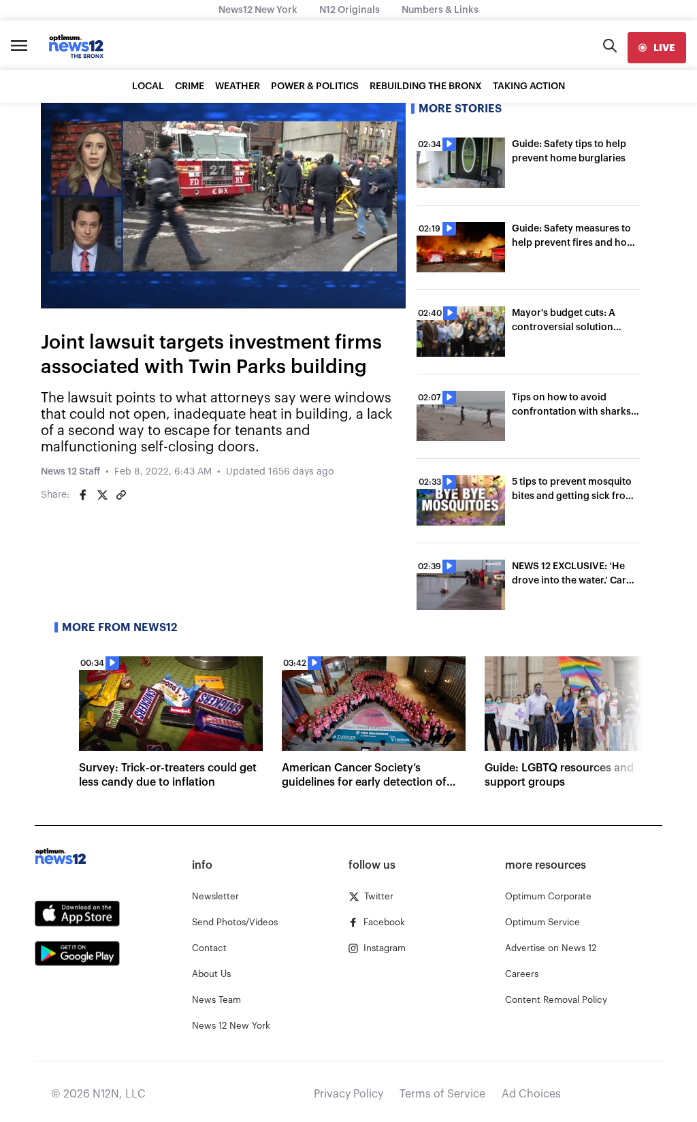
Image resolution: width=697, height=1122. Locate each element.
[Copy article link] (121, 495)
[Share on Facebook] (83, 495)
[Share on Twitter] (102, 495)
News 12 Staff (70, 472)
